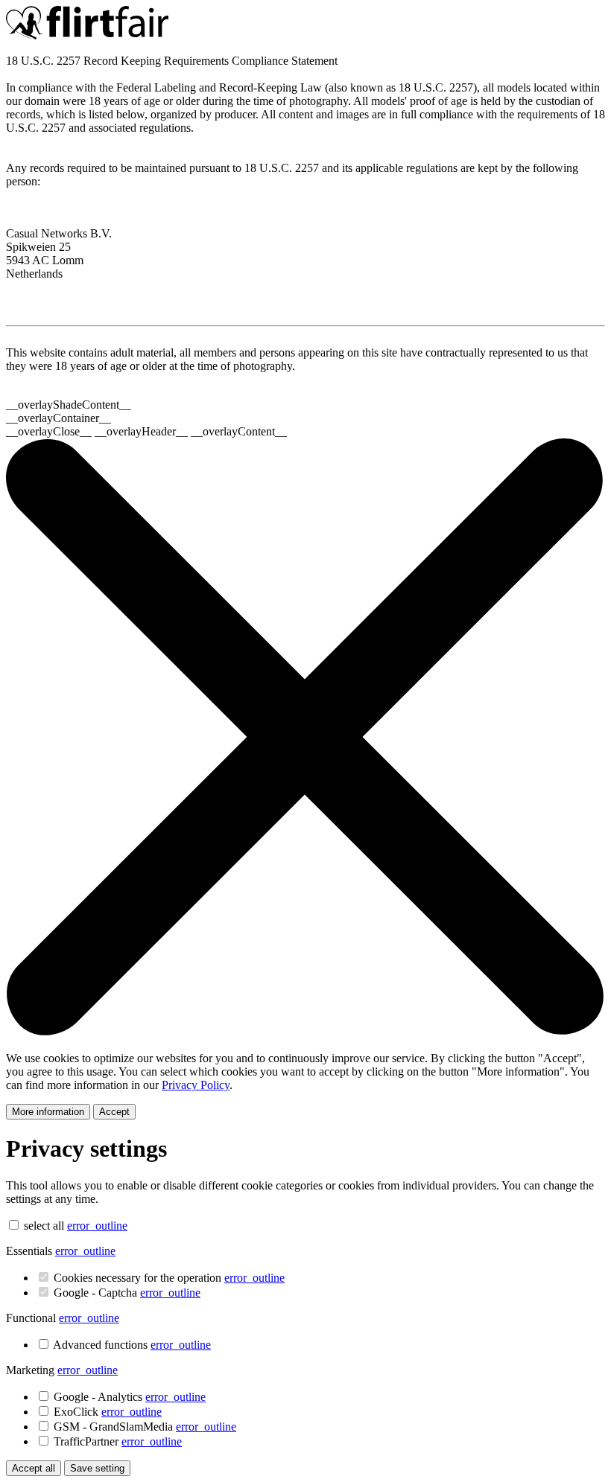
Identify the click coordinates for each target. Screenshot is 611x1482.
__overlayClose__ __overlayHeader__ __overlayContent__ (146, 431)
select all (44, 1225)
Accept (114, 1111)
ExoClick (108, 1411)
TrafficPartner (118, 1441)
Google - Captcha (127, 1292)
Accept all (33, 1468)
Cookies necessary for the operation (169, 1277)
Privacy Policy (195, 1085)
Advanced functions (132, 1344)
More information (48, 1111)
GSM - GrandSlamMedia (145, 1426)
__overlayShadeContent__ (68, 404)
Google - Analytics (130, 1396)
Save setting (97, 1468)
